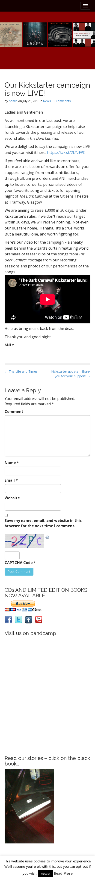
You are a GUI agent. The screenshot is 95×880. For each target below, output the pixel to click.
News (47, 101)
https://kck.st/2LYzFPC (66, 152)
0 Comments (62, 101)
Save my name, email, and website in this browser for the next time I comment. (43, 523)
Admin (13, 101)
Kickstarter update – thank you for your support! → (70, 373)
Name (12, 462)
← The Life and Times (21, 371)
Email (11, 480)
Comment (14, 411)
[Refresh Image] (47, 536)
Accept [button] (45, 873)
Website (12, 497)
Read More (63, 873)
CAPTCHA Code (19, 562)
